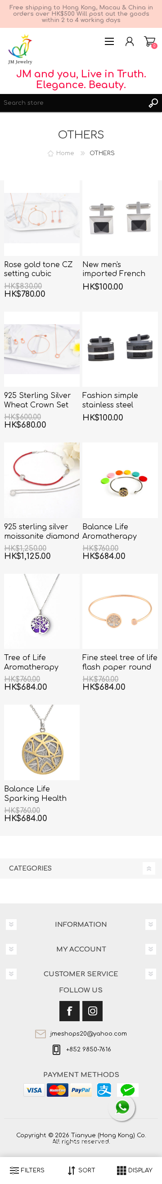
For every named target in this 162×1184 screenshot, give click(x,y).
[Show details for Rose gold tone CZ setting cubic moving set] (42, 218)
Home (65, 153)
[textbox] (72, 103)
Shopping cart (150, 41)
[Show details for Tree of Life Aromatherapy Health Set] (42, 611)
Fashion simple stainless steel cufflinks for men (113, 405)
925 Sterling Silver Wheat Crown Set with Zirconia (37, 405)
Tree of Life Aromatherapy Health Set (31, 667)
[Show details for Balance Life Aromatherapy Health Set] (120, 480)
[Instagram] (92, 1011)
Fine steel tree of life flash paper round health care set (120, 667)
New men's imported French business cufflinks (114, 274)
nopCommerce (99, 1142)
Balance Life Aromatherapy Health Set (109, 536)
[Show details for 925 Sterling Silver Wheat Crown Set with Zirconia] (42, 349)
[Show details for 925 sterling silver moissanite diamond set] (42, 480)
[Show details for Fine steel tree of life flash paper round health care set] (120, 611)
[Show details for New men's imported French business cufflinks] (120, 218)
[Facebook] (69, 1011)
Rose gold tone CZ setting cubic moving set (38, 274)
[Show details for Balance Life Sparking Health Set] (42, 742)
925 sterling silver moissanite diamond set (41, 536)
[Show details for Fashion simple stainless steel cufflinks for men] (120, 349)
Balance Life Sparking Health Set (35, 798)
